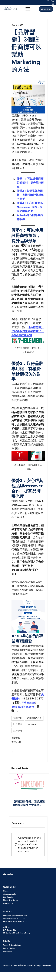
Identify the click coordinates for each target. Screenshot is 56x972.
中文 (53, 2)
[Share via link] (12, 752)
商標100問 (16, 742)
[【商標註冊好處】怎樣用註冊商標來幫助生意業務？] (29, 785)
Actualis (8, 874)
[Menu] (28, 9)
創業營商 (15, 738)
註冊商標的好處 (34, 718)
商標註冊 (17, 718)
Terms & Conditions (12, 945)
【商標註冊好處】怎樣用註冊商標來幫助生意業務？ (28, 803)
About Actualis (9, 894)
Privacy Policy (9, 948)
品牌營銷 (17, 730)
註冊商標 (17, 724)
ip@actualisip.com (19, 915)
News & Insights (10, 900)
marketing (32, 724)
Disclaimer (7, 951)
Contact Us (8, 903)
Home (6, 891)
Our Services (8, 897)
